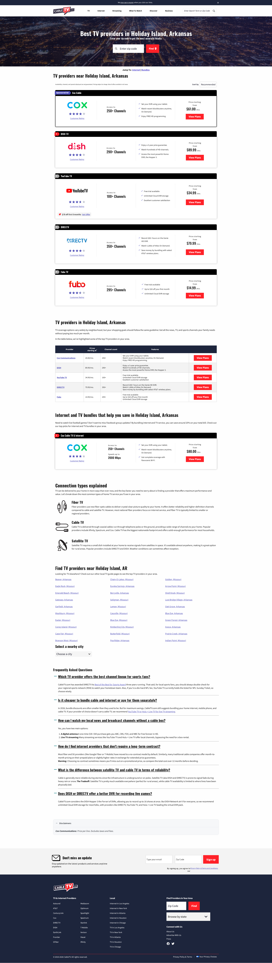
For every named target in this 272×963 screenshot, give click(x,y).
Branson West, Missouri (66, 640)
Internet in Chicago (118, 922)
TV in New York (116, 932)
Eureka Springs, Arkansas (122, 586)
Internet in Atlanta (117, 913)
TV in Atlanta (115, 937)
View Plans (196, 116)
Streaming (116, 10)
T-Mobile (84, 927)
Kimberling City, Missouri (122, 626)
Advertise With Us (173, 935)
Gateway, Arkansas (64, 599)
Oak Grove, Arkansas (175, 606)
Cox (54, 918)
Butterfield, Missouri (120, 633)
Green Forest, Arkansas (176, 620)
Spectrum (84, 918)
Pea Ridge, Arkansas (119, 640)
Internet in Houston (118, 918)
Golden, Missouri (173, 579)
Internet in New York (118, 908)
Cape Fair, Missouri (64, 633)
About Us (170, 931)
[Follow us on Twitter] (173, 944)
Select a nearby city (69, 646)
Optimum (84, 908)
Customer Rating (77, 118)
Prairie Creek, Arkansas (176, 633)
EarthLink (57, 932)
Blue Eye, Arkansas (174, 613)
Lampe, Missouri (118, 606)
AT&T (55, 908)
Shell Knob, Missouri (175, 592)
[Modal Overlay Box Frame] (136, 861)
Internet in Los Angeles (119, 903)
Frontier (56, 937)
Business (169, 10)
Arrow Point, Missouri (175, 586)
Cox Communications (66, 358)
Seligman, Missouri (119, 599)
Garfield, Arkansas (64, 606)
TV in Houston (116, 942)
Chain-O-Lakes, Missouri (121, 579)
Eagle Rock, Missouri (65, 586)
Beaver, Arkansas (63, 579)
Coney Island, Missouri (66, 626)
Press (168, 939)
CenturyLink (58, 913)
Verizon (83, 932)
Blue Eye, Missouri (118, 620)
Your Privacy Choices (208, 957)
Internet (101, 10)
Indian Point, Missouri (175, 640)
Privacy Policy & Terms (182, 957)
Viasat (82, 937)
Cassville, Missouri (119, 613)
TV (88, 10)
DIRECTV (60, 387)
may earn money (127, 2)
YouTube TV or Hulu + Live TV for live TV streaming (151, 711)
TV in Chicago (115, 946)
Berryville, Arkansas (119, 592)
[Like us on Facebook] (168, 944)
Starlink (83, 922)
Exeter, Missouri (62, 620)
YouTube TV (62, 377)
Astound (56, 903)
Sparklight (84, 913)
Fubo (59, 397)
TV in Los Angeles (117, 927)
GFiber (56, 942)
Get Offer (86, 214)
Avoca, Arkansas (173, 626)
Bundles (146, 69)
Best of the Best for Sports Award (110, 684)
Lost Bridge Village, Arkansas (178, 599)
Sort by (195, 84)
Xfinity (83, 942)
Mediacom (84, 903)
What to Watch (135, 10)
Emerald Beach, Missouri (67, 592)
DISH (59, 367)
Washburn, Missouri (64, 613)
